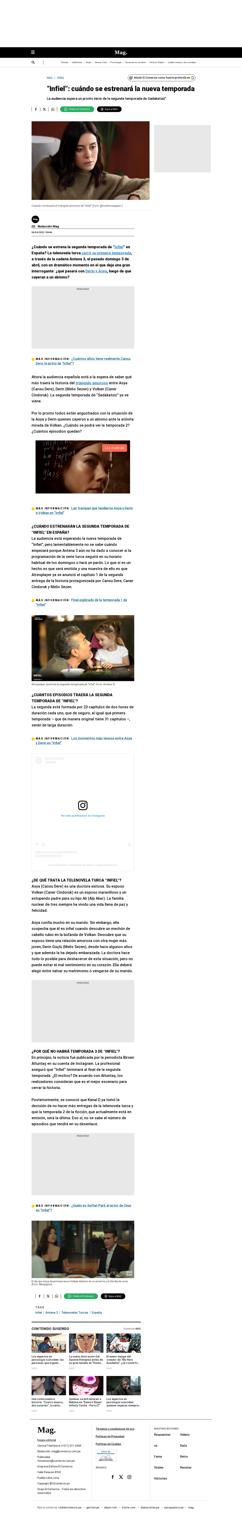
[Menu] (34, 52)
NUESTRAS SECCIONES (166, 1428)
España (97, 1312)
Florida (64, 62)
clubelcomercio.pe (70, 1507)
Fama (158, 1456)
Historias (160, 1478)
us (155, 1445)
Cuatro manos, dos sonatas (182, 62)
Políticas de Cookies (108, 1444)
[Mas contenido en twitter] (121, 1477)
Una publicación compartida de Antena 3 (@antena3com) (82, 864)
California (77, 62)
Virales (159, 1467)
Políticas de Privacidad (110, 1436)
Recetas (186, 1467)
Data (183, 1445)
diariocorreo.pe (150, 1507)
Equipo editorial (46, 1440)
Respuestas (162, 1434)
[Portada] (46, 1436)
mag (191, 1507)
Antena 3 (51, 1312)
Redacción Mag (48, 226)
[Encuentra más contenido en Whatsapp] (53, 109)
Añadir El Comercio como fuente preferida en (162, 77)
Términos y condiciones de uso (115, 1428)
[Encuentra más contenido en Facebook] (36, 109)
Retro (184, 1456)
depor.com (110, 1507)
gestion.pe (93, 1507)
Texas (88, 62)
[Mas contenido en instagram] (129, 1477)
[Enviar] (33, 63)
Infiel (38, 1312)
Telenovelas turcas (74, 1312)
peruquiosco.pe (174, 1507)
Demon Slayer (157, 62)
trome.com (129, 1507)
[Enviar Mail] (34, 226)
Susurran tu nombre (135, 62)
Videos (185, 1434)
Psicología (115, 62)
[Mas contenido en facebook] (113, 1477)
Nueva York (101, 62)
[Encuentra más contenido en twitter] (44, 109)
